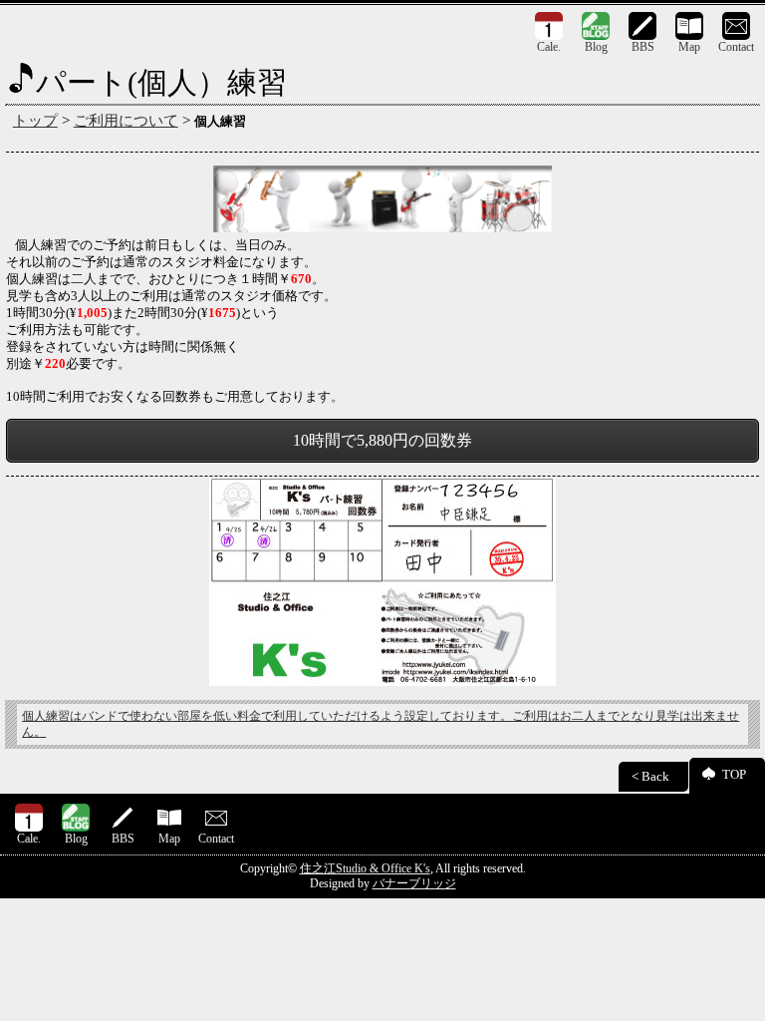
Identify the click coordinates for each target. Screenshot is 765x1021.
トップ (35, 121)
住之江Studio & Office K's (365, 868)
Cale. (549, 47)
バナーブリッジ (414, 883)
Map (689, 47)
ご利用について (126, 121)
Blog (596, 47)
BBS (643, 47)
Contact (736, 47)
